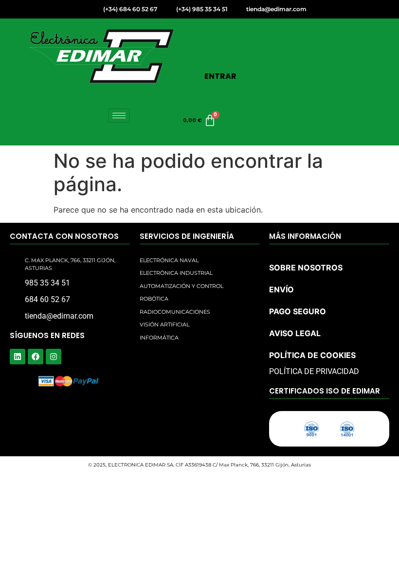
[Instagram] (53, 356)
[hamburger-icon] (119, 115)
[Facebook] (35, 356)
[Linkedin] (17, 356)
